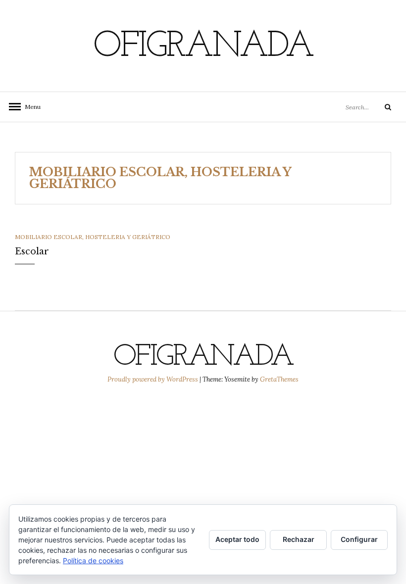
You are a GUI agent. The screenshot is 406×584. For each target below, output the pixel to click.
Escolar (32, 251)
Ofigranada (203, 47)
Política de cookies (93, 560)
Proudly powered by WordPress (153, 379)
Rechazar (298, 539)
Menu (30, 106)
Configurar (359, 539)
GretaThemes (279, 379)
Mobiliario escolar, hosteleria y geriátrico (92, 237)
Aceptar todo (237, 539)
